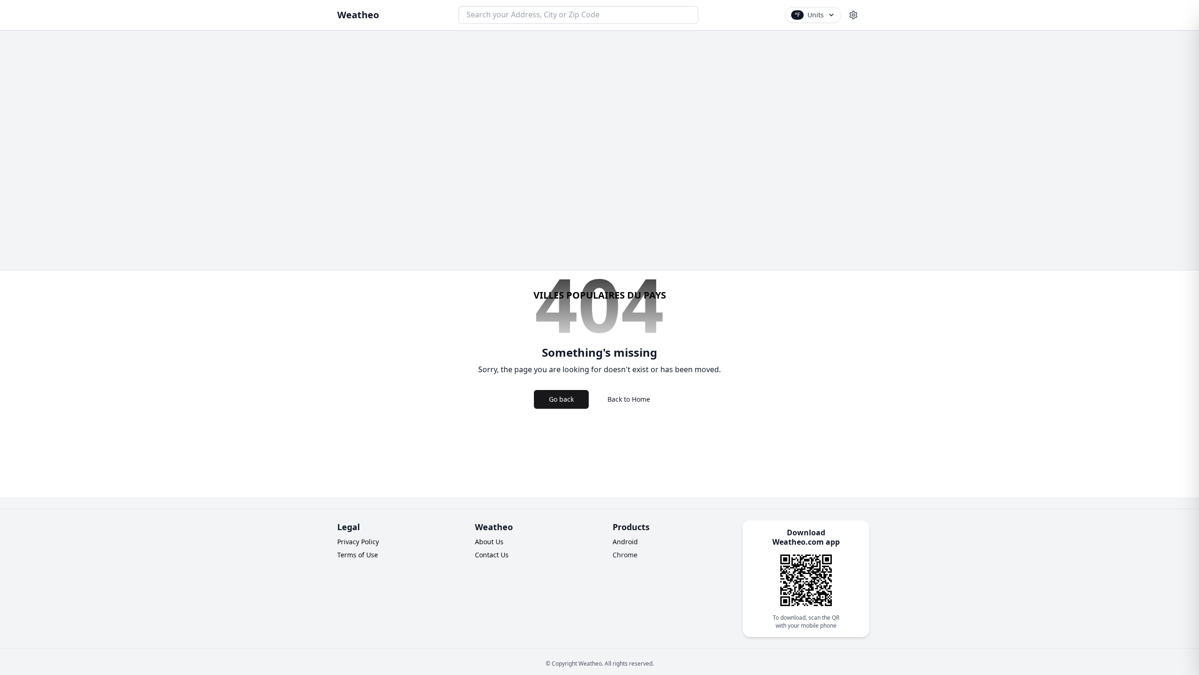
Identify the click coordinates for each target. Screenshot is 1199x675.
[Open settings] (853, 15)
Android (625, 541)
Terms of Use (357, 554)
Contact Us (492, 554)
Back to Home (628, 399)
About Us (489, 541)
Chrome (625, 554)
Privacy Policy (358, 541)
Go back (561, 399)
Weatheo (358, 14)
